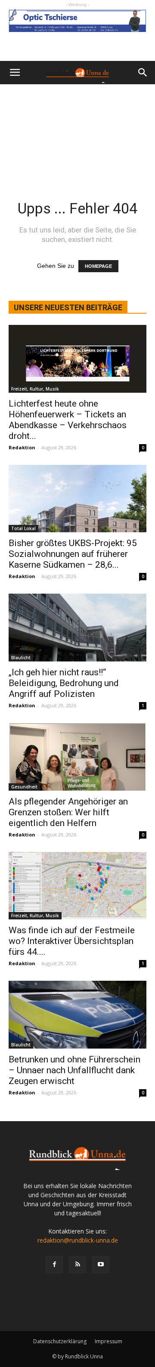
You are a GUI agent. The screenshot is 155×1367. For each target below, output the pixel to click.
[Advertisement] (77, 131)
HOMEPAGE (98, 266)
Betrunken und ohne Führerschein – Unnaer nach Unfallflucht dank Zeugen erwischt (74, 1070)
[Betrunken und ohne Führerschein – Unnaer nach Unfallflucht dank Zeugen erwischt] (77, 1015)
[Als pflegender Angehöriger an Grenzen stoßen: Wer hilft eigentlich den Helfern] (77, 757)
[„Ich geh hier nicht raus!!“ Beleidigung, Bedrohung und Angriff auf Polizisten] (77, 627)
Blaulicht (21, 658)
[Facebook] (54, 1264)
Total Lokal (23, 528)
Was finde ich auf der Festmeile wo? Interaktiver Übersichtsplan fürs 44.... (72, 941)
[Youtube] (100, 1264)
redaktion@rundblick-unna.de (77, 1240)
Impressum (108, 1341)
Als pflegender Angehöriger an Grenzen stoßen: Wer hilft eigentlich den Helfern (68, 812)
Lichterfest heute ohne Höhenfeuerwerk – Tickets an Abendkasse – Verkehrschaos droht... (68, 419)
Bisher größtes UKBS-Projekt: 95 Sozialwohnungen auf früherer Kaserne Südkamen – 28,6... (73, 554)
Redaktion (22, 447)
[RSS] (77, 1264)
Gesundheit (24, 787)
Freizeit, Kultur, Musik (35, 389)
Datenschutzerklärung (60, 1341)
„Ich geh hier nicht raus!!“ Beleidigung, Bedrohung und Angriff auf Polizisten (64, 683)
